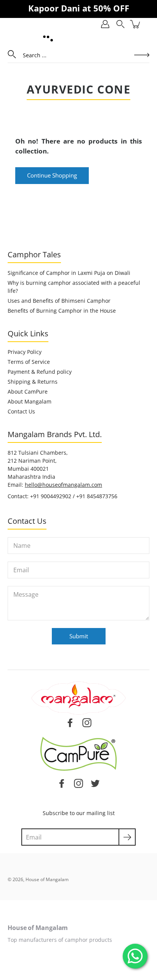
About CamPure (28, 391)
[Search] (120, 24)
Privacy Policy (25, 351)
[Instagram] (78, 783)
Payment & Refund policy (40, 371)
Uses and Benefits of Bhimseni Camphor (59, 300)
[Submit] (127, 837)
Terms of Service (29, 361)
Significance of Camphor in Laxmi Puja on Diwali (69, 272)
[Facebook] (61, 783)
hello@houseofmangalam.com (63, 484)
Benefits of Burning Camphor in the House (62, 310)
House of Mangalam (47, 879)
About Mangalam (29, 401)
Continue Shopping (52, 175)
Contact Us (21, 411)
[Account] (105, 24)
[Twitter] (95, 783)
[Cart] (136, 24)
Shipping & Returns (33, 381)
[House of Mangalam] (48, 38)
